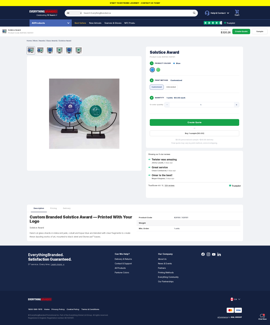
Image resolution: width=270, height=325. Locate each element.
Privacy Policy (58, 309)
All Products (38, 23)
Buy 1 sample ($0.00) (194, 133)
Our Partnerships (166, 281)
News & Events (165, 263)
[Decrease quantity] (167, 104)
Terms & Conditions (90, 309)
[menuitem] (51, 23)
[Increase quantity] (236, 104)
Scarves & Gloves (113, 23)
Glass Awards (52, 41)
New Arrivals (95, 23)
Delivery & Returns (123, 259)
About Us (162, 259)
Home (29, 41)
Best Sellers (80, 23)
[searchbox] (137, 13)
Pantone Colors (122, 272)
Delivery (67, 208)
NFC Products (131, 23)
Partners (162, 268)
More (35, 41)
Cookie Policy (73, 309)
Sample (259, 31)
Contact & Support (123, 263)
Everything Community (168, 277)
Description (39, 208)
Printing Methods (166, 272)
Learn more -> (57, 264)
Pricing (53, 208)
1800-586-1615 (35, 309)
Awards (42, 41)
